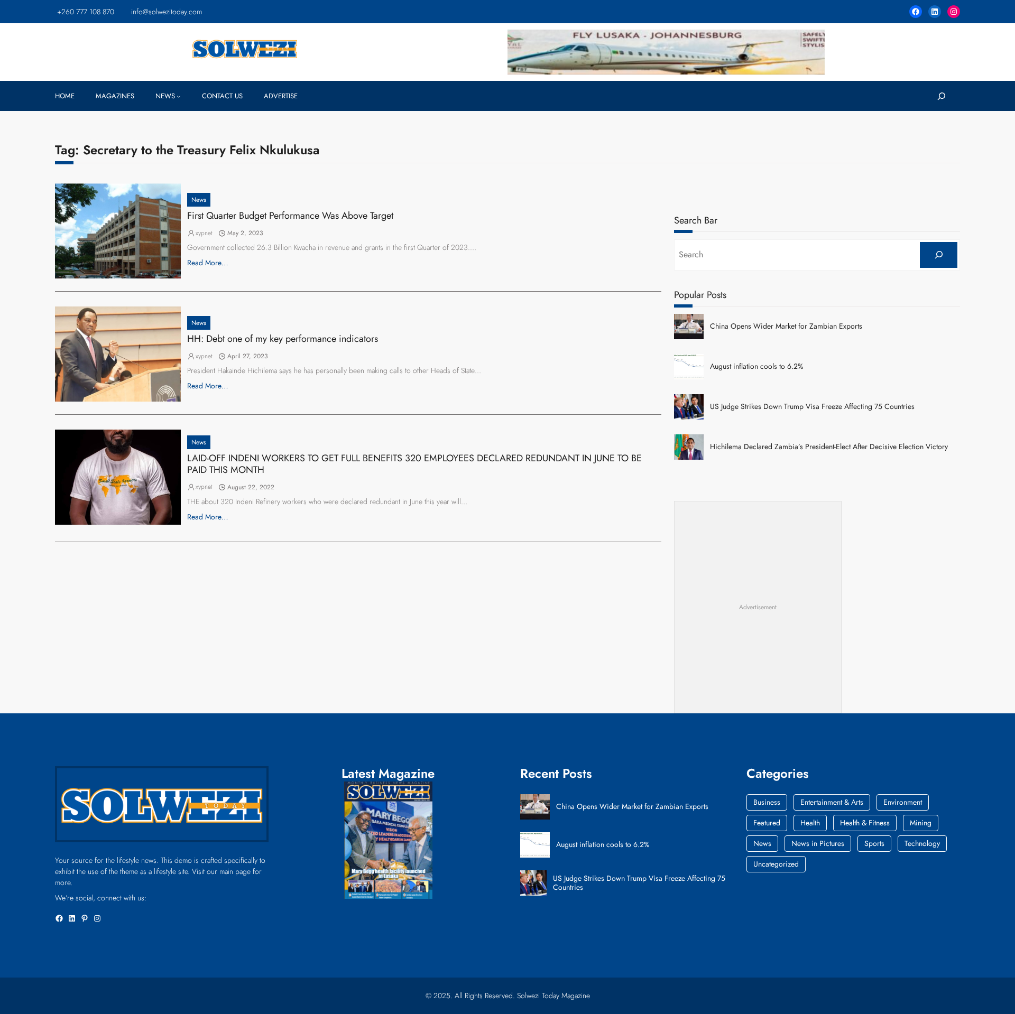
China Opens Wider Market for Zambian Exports (786, 326)
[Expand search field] (941, 96)
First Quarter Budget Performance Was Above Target (290, 216)
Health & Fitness (865, 822)
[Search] (938, 255)
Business (766, 802)
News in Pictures (817, 843)
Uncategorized (776, 864)
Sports (874, 843)
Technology (922, 843)
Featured (766, 822)
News (198, 199)
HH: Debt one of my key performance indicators (282, 339)
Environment (902, 802)
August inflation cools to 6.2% (757, 366)
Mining (920, 822)
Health (810, 822)
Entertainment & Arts (831, 802)
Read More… (207, 262)
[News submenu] (179, 96)
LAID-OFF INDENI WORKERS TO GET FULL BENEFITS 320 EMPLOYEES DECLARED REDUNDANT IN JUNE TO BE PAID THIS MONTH (414, 464)
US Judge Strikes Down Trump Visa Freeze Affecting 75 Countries (812, 406)
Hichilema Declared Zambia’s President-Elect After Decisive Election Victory (829, 446)
